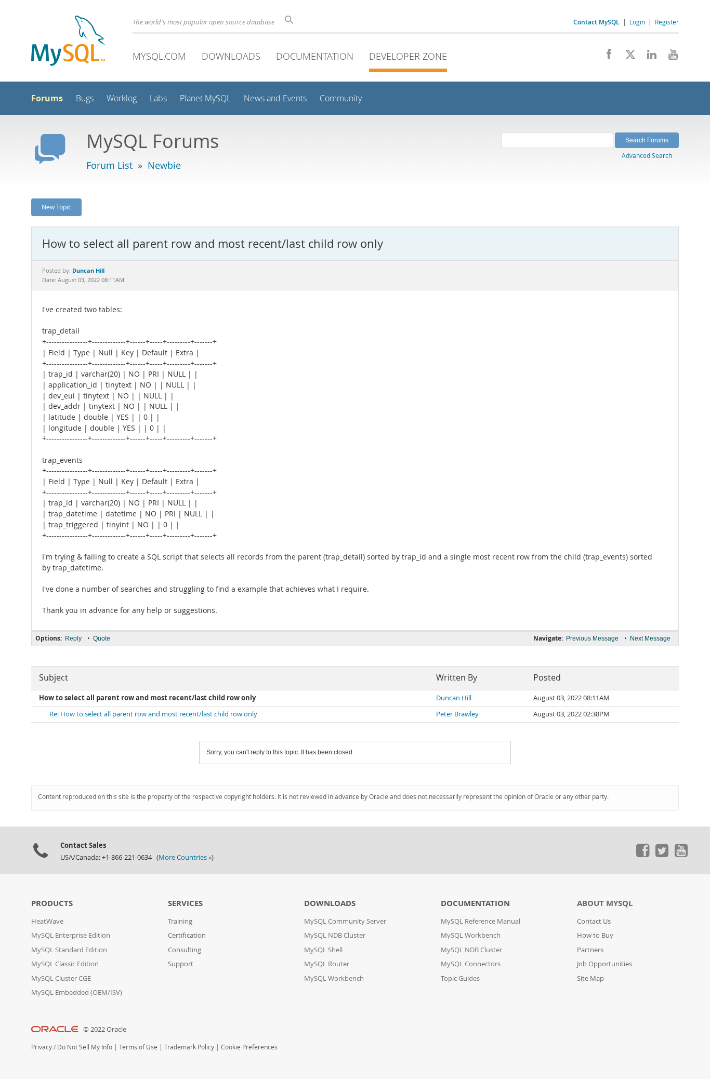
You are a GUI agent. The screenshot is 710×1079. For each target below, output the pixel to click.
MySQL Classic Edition (65, 964)
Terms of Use (138, 1047)
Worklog (122, 98)
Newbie (164, 165)
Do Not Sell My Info (84, 1047)
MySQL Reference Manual (480, 921)
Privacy (41, 1047)
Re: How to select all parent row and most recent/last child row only (153, 714)
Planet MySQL (205, 98)
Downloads (231, 56)
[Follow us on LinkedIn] (648, 57)
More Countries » (185, 857)
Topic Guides (460, 978)
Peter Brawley (457, 714)
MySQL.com (159, 56)
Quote (101, 638)
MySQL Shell (323, 949)
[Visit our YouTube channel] (669, 57)
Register (667, 22)
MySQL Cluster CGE (61, 978)
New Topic (56, 207)
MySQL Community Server (345, 921)
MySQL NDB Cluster (334, 935)
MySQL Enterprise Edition (70, 935)
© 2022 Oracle (104, 1029)
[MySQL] (68, 42)
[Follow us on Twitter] (661, 854)
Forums (47, 98)
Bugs (85, 98)
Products (52, 903)
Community (341, 98)
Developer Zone (408, 56)
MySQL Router (326, 964)
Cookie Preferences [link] (249, 1047)
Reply (73, 638)
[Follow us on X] (626, 57)
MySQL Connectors (471, 964)
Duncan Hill (453, 698)
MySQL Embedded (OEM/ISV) (76, 992)
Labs (158, 98)
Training (180, 921)
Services (185, 903)
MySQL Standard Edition (69, 949)
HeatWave (47, 921)
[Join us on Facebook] (605, 57)
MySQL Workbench (334, 978)
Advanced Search (647, 155)
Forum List (109, 165)
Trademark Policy (189, 1047)
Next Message (650, 638)
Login (637, 22)
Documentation (314, 56)
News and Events (275, 98)
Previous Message (592, 638)
